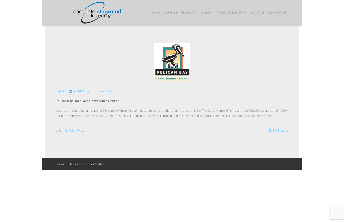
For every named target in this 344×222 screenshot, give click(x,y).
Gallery (207, 12)
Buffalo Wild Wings (71, 130)
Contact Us (277, 12)
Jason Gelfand (106, 91)
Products (189, 12)
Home (156, 12)
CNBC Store (276, 130)
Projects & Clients (231, 12)
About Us (257, 12)
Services (170, 12)
